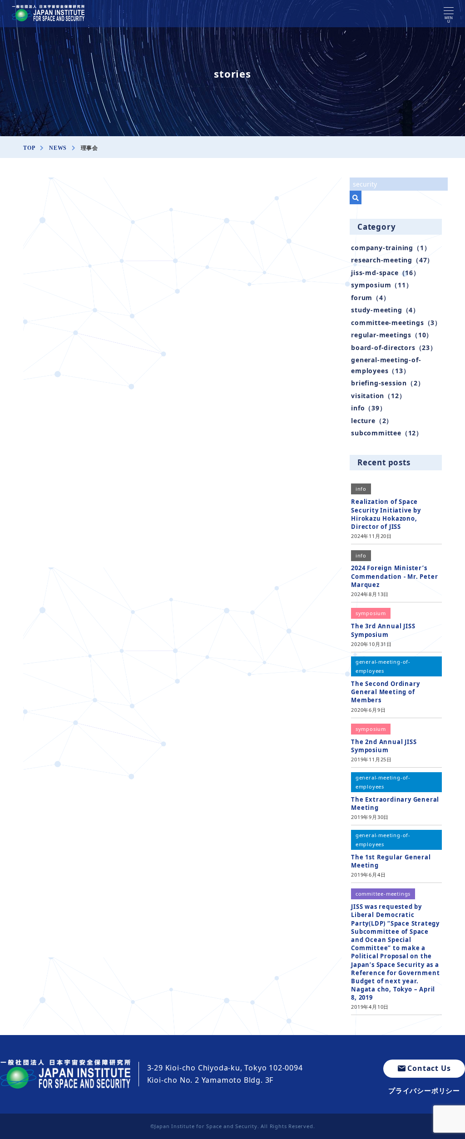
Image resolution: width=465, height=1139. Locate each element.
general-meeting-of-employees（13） (386, 365)
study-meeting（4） (385, 310)
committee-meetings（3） (396, 322)
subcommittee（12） (387, 433)
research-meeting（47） (392, 260)
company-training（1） (390, 247)
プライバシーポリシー (424, 1090)
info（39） (368, 408)
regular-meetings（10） (392, 334)
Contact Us (428, 1068)
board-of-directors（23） (394, 347)
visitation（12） (378, 395)
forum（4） (370, 297)
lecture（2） (372, 420)
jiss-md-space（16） (385, 272)
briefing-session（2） (387, 383)
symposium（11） (381, 285)
